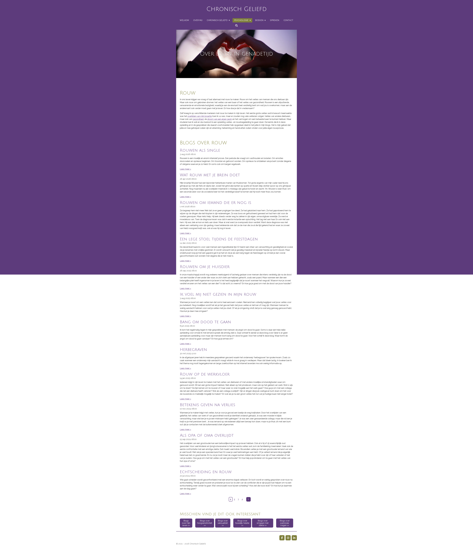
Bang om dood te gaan (205, 322)
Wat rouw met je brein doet (210, 175)
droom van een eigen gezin (219, 119)
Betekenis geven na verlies (207, 405)
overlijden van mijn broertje (199, 116)
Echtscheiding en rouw (206, 472)
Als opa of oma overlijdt (207, 435)
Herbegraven (193, 349)
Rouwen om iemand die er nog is (215, 202)
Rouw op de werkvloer (205, 374)
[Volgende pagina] (248, 499)
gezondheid (198, 119)
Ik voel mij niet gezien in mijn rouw (218, 294)
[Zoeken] (236, 25)
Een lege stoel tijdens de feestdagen (219, 239)
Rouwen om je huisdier (205, 267)
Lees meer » (185, 169)
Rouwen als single (200, 150)
